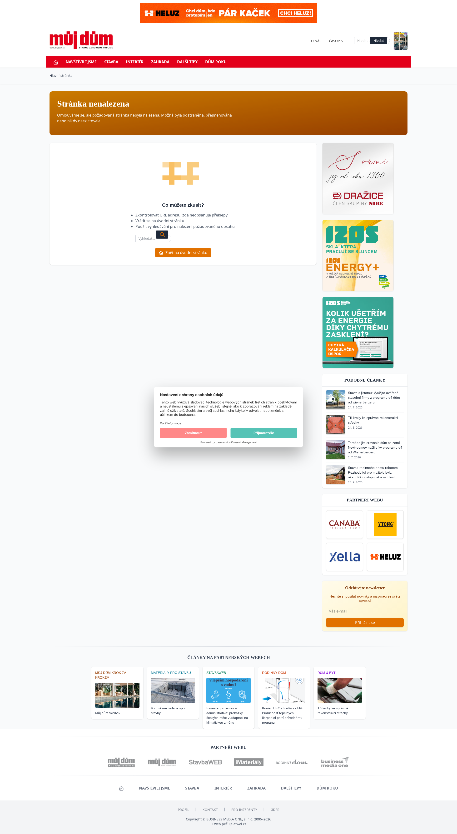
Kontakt (210, 809)
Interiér (135, 61)
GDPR (275, 809)
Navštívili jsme (81, 61)
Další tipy (187, 61)
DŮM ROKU (216, 61)
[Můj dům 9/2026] (400, 41)
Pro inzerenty (244, 809)
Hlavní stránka (61, 75)
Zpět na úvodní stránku (186, 252)
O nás (316, 41)
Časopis (336, 41)
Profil (183, 809)
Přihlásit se (365, 622)
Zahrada (160, 61)
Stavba (111, 61)
